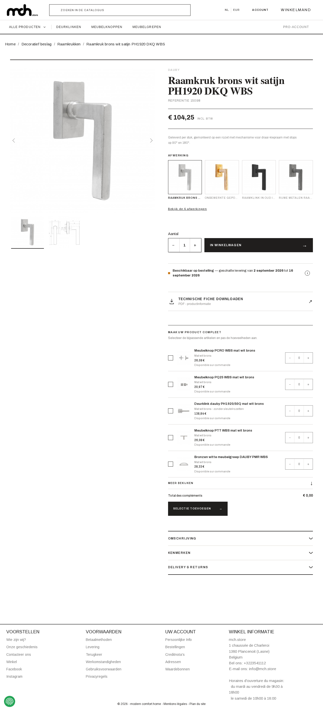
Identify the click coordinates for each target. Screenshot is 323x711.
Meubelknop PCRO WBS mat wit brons (224, 350)
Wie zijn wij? (16, 640)
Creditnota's (175, 654)
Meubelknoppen (106, 27)
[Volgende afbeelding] (150, 140)
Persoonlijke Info (178, 640)
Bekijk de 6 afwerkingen (187, 208)
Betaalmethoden (99, 640)
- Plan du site (197, 704)
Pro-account (296, 27)
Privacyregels (96, 676)
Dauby (174, 69)
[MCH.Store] (25, 10)
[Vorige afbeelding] (15, 140)
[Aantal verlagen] (173, 245)
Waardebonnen (177, 669)
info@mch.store (262, 669)
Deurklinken (68, 27)
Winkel (11, 662)
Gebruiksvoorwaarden (103, 669)
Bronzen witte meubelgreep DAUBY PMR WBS (231, 457)
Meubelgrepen (146, 27)
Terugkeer (94, 654)
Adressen (173, 662)
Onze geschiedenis (22, 647)
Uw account (180, 631)
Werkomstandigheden (103, 662)
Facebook (14, 669)
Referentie (179, 100)
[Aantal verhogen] (195, 245)
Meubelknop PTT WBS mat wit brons (223, 430)
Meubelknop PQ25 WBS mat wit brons (224, 377)
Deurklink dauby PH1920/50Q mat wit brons (229, 404)
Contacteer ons (18, 654)
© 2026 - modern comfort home (139, 704)
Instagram (14, 676)
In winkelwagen (226, 245)
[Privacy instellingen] (9, 701)
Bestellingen (175, 647)
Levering (92, 647)
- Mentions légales (175, 704)
